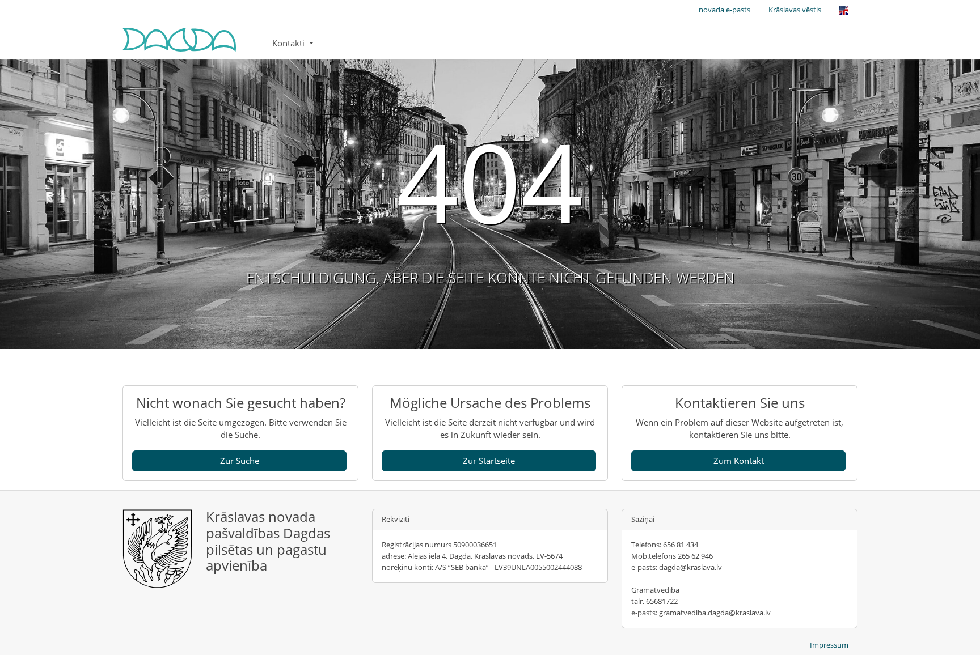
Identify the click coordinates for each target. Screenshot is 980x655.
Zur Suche (239, 460)
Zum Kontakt (738, 460)
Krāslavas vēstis (794, 10)
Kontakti (289, 43)
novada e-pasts (724, 10)
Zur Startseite (489, 460)
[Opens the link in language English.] (844, 10)
